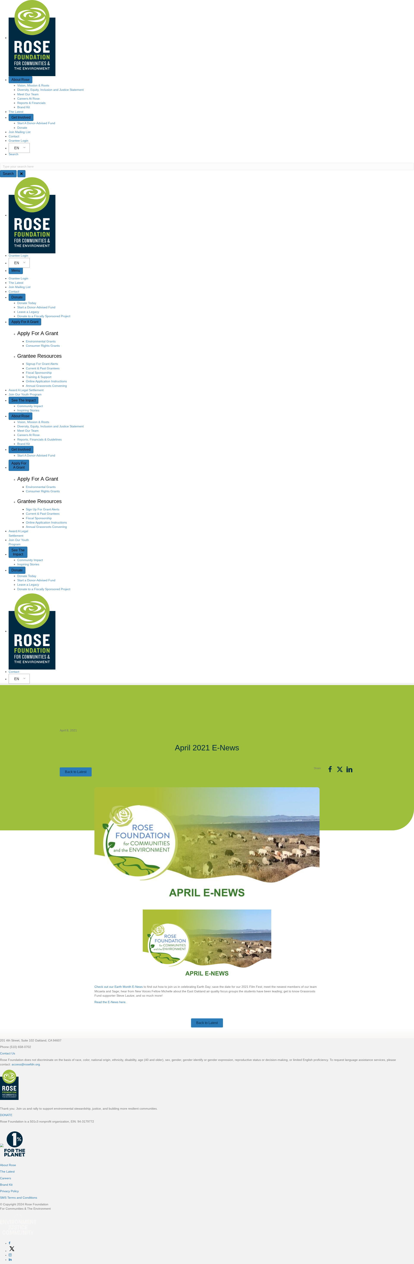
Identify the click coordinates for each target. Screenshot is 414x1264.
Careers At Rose (28, 98)
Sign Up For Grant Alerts (42, 509)
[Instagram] (10, 1255)
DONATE (6, 1115)
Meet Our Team (28, 94)
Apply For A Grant (24, 322)
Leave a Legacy (28, 312)
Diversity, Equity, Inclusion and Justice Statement (50, 89)
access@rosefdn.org (26, 1064)
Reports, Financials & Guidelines (39, 439)
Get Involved (21, 117)
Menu (15, 270)
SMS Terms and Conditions (18, 1197)
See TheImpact (18, 552)
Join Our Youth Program (25, 394)
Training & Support (38, 377)
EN (16, 148)
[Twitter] (12, 1251)
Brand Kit (23, 107)
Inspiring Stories (28, 410)
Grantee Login (18, 140)
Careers (5, 1178)
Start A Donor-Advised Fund (36, 123)
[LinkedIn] (10, 1259)
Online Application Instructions (46, 381)
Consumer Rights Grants (43, 345)
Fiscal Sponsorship (39, 372)
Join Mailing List (19, 132)
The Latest (16, 111)
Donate (22, 127)
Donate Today (26, 303)
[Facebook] (9, 1243)
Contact (14, 136)
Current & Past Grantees (43, 368)
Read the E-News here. (110, 1002)
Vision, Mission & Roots (33, 85)
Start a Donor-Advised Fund (36, 307)
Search (13, 154)
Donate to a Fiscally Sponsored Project (43, 316)
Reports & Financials (31, 103)
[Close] (21, 173)
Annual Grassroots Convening (46, 385)
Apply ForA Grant (18, 465)
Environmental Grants (41, 341)
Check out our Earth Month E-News (118, 986)
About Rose (20, 80)
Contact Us (7, 1053)
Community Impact (30, 406)
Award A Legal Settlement (26, 390)
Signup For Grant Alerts (42, 363)
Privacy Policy (9, 1191)
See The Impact (23, 400)
